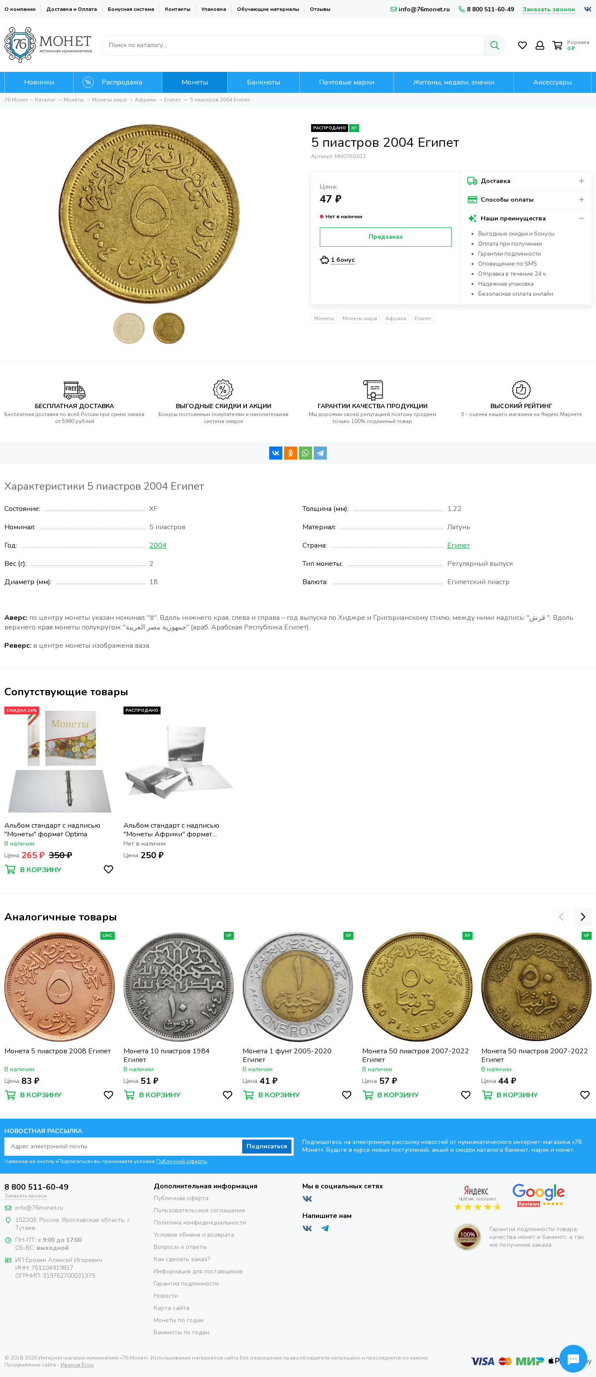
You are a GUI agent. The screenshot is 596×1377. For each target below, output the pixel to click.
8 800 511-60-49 (490, 9)
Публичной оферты (181, 1161)
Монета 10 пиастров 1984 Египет (166, 1055)
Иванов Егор (77, 1364)
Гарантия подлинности (186, 1283)
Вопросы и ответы (180, 1247)
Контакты (177, 9)
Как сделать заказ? (182, 1259)
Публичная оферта (181, 1198)
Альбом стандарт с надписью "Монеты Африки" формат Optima (171, 830)
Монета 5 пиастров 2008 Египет (57, 1051)
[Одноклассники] (290, 453)
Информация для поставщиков (198, 1271)
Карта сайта (171, 1308)
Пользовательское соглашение (199, 1210)
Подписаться (267, 1146)
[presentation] (561, 917)
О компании (19, 9)
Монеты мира (360, 318)
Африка (395, 318)
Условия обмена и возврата (194, 1235)
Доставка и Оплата (71, 9)
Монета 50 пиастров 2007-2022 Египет (415, 1055)
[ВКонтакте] (275, 453)
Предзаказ (386, 237)
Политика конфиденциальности (200, 1222)
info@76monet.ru (424, 9)
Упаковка (213, 9)
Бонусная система (131, 9)
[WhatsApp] (305, 453)
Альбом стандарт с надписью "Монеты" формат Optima (52, 830)
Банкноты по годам (181, 1332)
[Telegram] (320, 453)
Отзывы (320, 9)
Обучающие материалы (268, 9)
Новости (166, 1296)
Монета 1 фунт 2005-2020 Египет (287, 1055)
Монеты (324, 318)
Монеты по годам (179, 1320)
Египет (422, 318)
